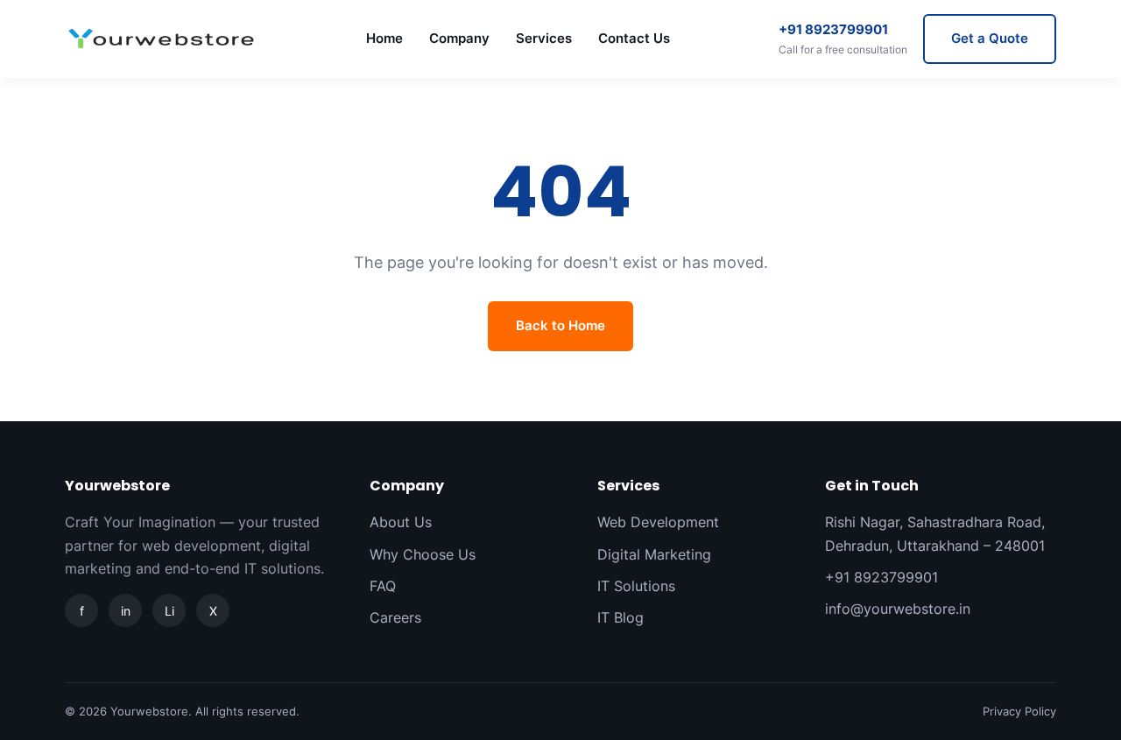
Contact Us (634, 38)
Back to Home (560, 325)
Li (169, 610)
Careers (395, 617)
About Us (401, 522)
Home (384, 38)
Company (459, 38)
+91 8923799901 (843, 38)
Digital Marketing (654, 554)
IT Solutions (636, 586)
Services (544, 38)
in (125, 610)
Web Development (658, 522)
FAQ (383, 586)
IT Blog (620, 617)
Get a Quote (989, 38)
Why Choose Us (423, 554)
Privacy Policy (1019, 711)
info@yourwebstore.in (897, 608)
